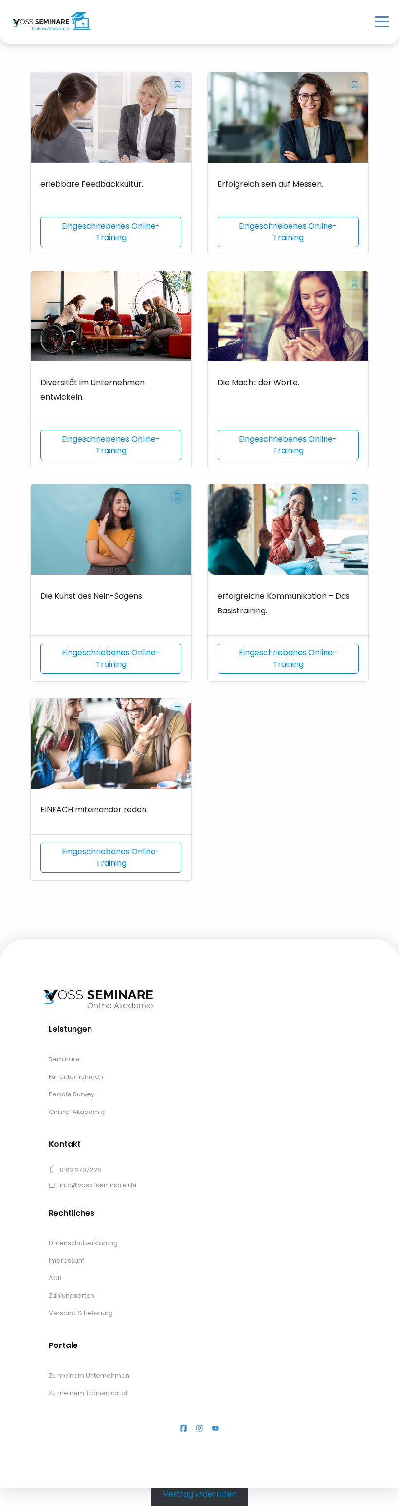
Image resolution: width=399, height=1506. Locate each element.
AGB (55, 1278)
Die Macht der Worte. (258, 382)
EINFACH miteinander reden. (94, 809)
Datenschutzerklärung (83, 1243)
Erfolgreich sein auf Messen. (270, 184)
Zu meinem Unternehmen (89, 1375)
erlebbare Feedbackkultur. (91, 184)
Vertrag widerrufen (199, 1494)
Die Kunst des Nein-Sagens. (92, 596)
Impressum (67, 1260)
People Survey (71, 1094)
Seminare (64, 1059)
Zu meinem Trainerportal (88, 1393)
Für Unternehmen (76, 1077)
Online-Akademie (77, 1112)
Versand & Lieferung (81, 1313)
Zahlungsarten (71, 1295)
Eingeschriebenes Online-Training (111, 231)
